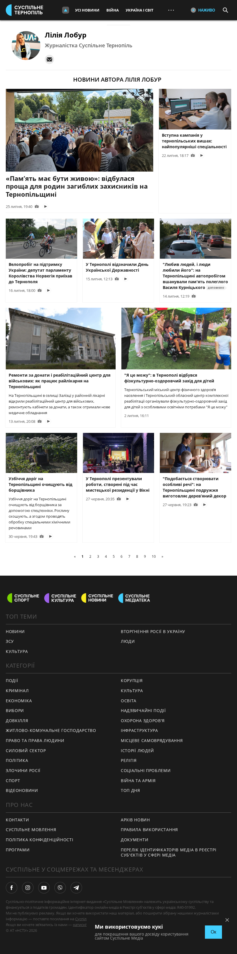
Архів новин (135, 819)
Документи (134, 839)
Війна (112, 10)
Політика (17, 760)
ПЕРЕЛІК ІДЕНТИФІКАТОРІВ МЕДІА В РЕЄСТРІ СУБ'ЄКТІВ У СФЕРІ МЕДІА (168, 852)
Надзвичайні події (143, 710)
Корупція (132, 680)
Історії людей (137, 750)
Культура (132, 690)
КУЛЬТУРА (17, 651)
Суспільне (84, 918)
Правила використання (149, 829)
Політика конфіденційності (39, 839)
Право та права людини (35, 740)
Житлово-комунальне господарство (51, 730)
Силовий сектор (26, 750)
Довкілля (17, 720)
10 (154, 556)
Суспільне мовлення (31, 829)
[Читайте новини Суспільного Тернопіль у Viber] (60, 887)
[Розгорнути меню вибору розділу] (65, 10)
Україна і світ (139, 10)
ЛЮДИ (128, 641)
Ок (213, 931)
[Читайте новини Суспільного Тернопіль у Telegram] (76, 887)
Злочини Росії (23, 770)
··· (171, 10)
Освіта (128, 700)
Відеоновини (22, 790)
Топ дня (130, 790)
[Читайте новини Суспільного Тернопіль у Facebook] (11, 887)
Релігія (129, 760)
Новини (15, 631)
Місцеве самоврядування (152, 740)
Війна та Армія (138, 780)
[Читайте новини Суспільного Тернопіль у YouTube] (44, 887)
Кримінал (17, 690)
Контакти (17, 819)
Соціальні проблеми (146, 770)
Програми (18, 849)
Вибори (15, 710)
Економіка (19, 700)
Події (12, 680)
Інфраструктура (139, 730)
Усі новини (87, 10)
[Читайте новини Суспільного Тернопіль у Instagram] (28, 887)
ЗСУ (10, 641)
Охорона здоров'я (143, 720)
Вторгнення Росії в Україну (153, 631)
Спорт (13, 780)
